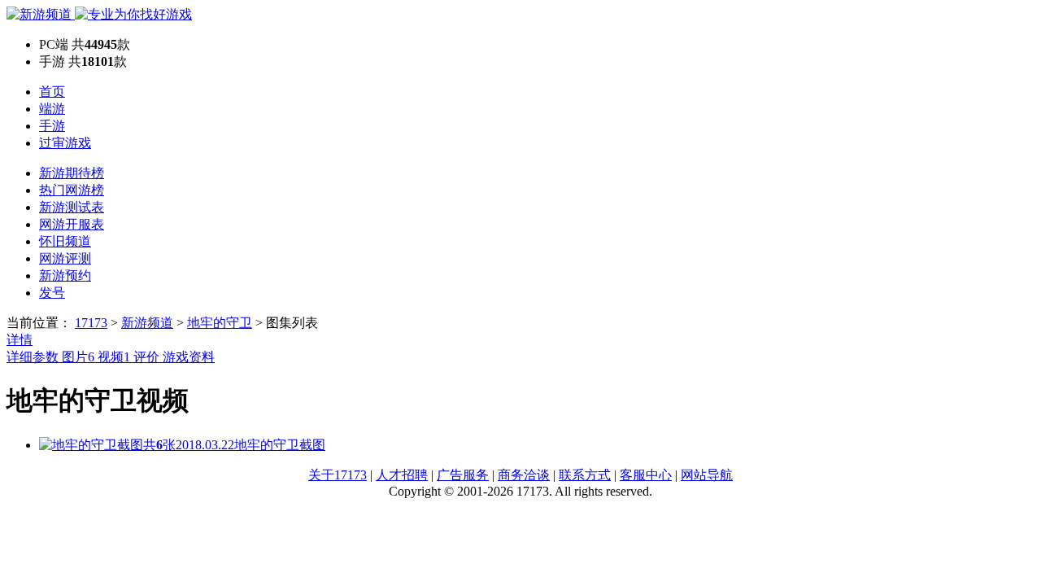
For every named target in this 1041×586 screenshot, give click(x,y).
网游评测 (65, 258)
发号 (52, 293)
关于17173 (337, 475)
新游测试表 (71, 207)
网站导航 (707, 475)
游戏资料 (189, 357)
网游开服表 (71, 224)
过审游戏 (65, 143)
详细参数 (34, 357)
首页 (52, 91)
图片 (78, 357)
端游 (52, 109)
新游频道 (147, 323)
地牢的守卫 (219, 323)
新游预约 (65, 275)
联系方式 (585, 475)
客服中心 (646, 475)
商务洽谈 (524, 475)
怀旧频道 (65, 241)
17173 (91, 323)
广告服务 (463, 475)
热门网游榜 (71, 190)
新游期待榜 (71, 173)
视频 (114, 357)
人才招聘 (402, 475)
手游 (52, 126)
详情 (20, 340)
